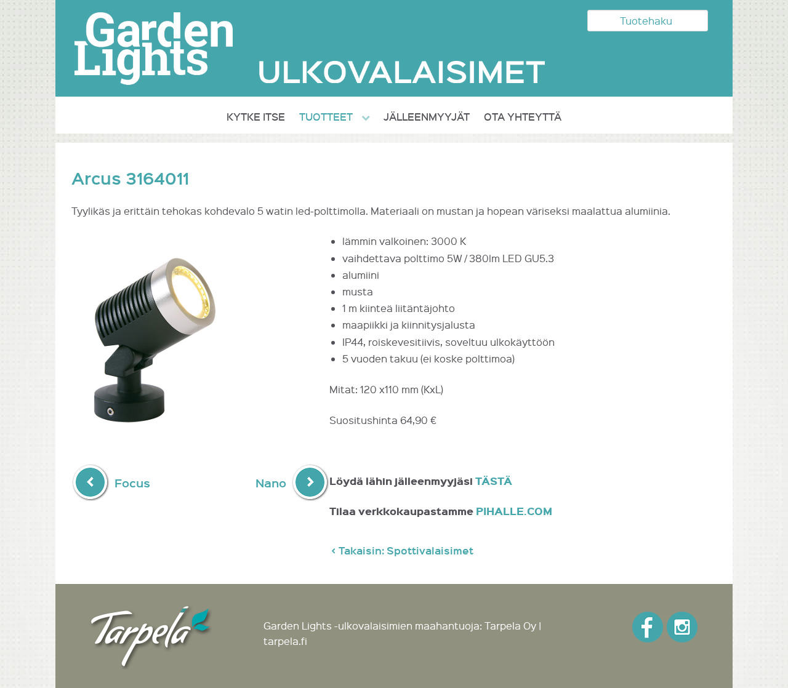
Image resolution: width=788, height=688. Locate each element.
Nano (270, 482)
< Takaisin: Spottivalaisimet (402, 550)
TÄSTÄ (493, 481)
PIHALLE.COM (514, 511)
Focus (132, 482)
